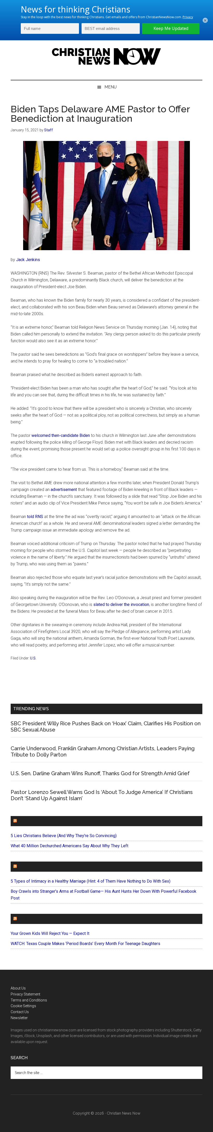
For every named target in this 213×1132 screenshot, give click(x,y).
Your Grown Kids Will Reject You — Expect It (50, 933)
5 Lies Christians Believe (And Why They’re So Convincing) (64, 835)
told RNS (35, 516)
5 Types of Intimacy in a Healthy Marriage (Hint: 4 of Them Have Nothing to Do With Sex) (90, 881)
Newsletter (19, 1018)
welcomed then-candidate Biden (60, 435)
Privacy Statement (25, 994)
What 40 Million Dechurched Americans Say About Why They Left (69, 845)
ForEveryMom (34, 918)
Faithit (26, 866)
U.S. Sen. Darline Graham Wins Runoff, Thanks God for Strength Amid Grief (100, 773)
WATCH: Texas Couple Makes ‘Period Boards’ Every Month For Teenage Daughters (85, 943)
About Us (18, 988)
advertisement (64, 489)
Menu (110, 87)
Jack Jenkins (28, 259)
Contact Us (20, 1012)
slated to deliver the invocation (121, 604)
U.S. (33, 658)
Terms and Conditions (29, 1000)
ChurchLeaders (36, 821)
